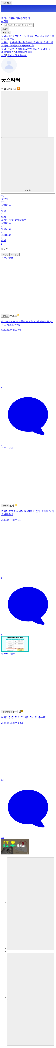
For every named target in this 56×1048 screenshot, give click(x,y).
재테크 (5, 316)
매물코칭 (22, 55)
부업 (3, 49)
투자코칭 (12, 55)
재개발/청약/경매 (15, 45)
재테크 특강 (26, 52)
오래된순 (14, 254)
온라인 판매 (13, 49)
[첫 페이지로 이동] (30, 880)
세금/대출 (29, 45)
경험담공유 (7, 711)
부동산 (4, 42)
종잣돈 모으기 (19, 36)
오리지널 (6, 36)
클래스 (4, 18)
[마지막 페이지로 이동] (30, 1022)
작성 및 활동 (12, 219)
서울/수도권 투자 (29, 42)
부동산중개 (15, 20)
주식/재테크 (7, 52)
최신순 (5, 254)
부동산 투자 (33, 36)
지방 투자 (43, 42)
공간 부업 (40, 49)
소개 (3, 219)
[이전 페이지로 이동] (30, 927)
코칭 (3, 55)
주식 (17, 52)
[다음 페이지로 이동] (30, 976)
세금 (47, 49)
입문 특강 (15, 42)
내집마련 (44, 36)
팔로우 (22, 219)
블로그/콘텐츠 (27, 49)
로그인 (5, 29)
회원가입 (6, 32)
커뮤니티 (13, 18)
